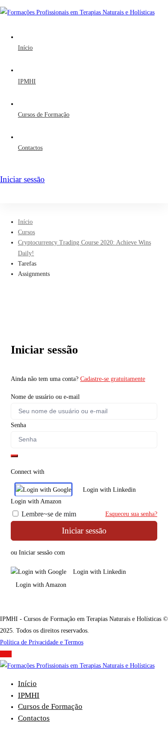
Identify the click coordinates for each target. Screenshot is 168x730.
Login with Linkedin (109, 489)
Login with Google (47, 489)
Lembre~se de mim (48, 514)
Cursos (26, 232)
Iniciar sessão (84, 530)
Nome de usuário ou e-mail (45, 396)
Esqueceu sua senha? (131, 514)
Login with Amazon (41, 584)
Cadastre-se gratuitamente (112, 379)
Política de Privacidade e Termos (41, 642)
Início (25, 222)
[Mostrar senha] (14, 456)
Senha (18, 425)
